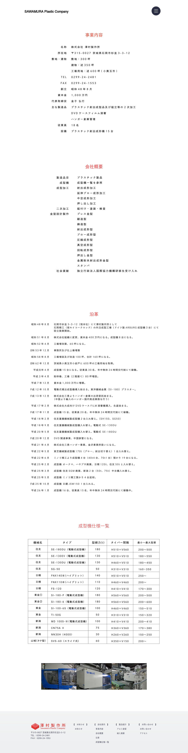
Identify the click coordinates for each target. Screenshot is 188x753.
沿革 (97, 738)
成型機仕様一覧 (102, 742)
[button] (156, 10)
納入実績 (121, 733)
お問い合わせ (145, 729)
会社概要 (99, 733)
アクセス (143, 733)
